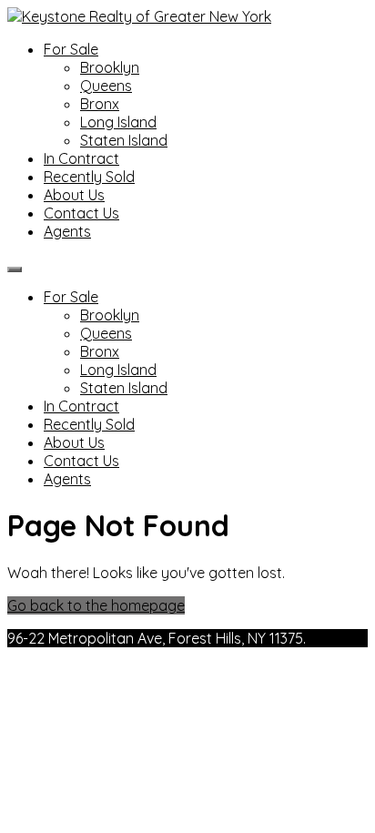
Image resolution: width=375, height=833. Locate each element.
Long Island (118, 122)
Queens (106, 85)
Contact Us (81, 213)
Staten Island (123, 140)
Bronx (99, 104)
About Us (74, 195)
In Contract (81, 158)
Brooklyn (109, 67)
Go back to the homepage (96, 605)
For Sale (71, 49)
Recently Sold (89, 177)
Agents (67, 231)
